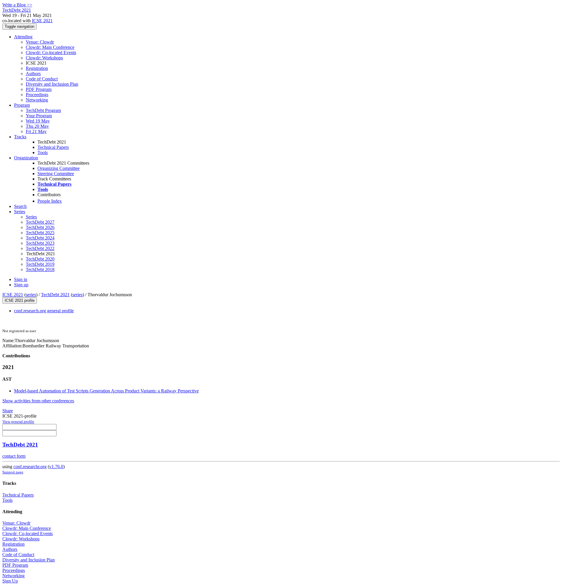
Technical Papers (53, 147)
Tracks (20, 136)
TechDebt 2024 (40, 237)
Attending (23, 36)
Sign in (20, 279)
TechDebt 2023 (40, 243)
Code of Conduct (42, 78)
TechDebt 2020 (40, 258)
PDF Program (39, 89)
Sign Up (10, 580)
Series (31, 216)
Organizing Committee (58, 168)
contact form (13, 456)
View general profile (18, 421)
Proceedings (37, 94)
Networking (37, 99)
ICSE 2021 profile (20, 300)
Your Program (39, 115)
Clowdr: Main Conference (50, 47)
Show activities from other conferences (38, 400)
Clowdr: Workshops (44, 57)
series (31, 294)
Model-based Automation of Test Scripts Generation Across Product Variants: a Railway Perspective (106, 390)
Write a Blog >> (17, 4)
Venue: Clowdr (40, 41)
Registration (37, 68)
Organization (26, 157)
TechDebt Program (43, 110)
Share (7, 410)
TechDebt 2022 (40, 248)
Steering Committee (55, 173)
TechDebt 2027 (40, 222)
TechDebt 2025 (40, 232)
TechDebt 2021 (55, 294)
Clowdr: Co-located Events (51, 52)
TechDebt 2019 (40, 264)
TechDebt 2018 (40, 269)
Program (22, 105)
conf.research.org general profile (44, 310)
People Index (49, 201)
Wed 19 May (38, 120)
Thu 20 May (37, 126)
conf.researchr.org (30, 466)
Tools (42, 152)
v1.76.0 (56, 466)
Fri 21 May (36, 131)
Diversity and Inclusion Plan (52, 84)
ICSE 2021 (42, 20)
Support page (12, 472)
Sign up (21, 284)
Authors (33, 73)
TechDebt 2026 (40, 227)
